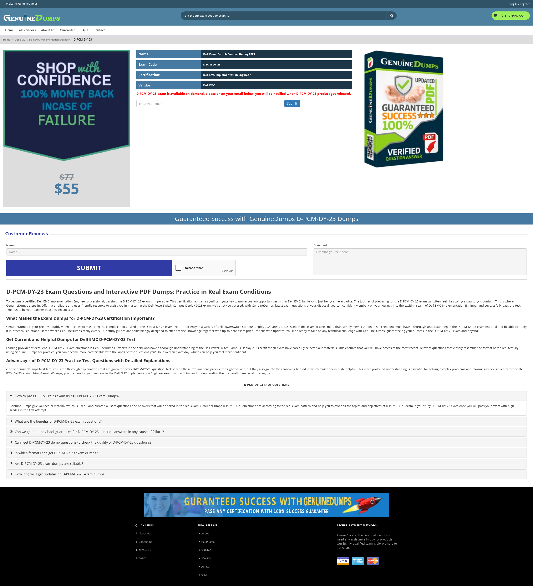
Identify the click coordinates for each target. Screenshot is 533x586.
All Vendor (145, 550)
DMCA (142, 558)
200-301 (206, 558)
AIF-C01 (206, 567)
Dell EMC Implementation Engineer (49, 39)
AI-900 (205, 533)
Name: (10, 245)
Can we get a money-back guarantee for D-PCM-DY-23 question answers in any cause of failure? (89, 431)
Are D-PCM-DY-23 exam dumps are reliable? (48, 463)
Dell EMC (20, 39)
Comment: (321, 245)
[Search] (391, 15)
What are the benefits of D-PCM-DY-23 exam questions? (58, 421)
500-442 (206, 550)
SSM (204, 575)
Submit (292, 103)
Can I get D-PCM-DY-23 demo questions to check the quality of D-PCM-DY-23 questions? (82, 442)
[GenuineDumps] (31, 17)
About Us (144, 533)
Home (6, 39)
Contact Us (145, 542)
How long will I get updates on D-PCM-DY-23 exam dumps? (60, 474)
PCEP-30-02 (208, 542)
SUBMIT (89, 267)
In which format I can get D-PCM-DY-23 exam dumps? (56, 453)
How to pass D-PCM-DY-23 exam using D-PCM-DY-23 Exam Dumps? (66, 396)
